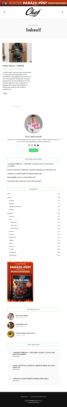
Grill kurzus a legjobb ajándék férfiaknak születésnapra (24, 173)
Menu (62, 12)
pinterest (35, 145)
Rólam (33, 150)
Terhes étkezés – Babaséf (13, 65)
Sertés (11, 243)
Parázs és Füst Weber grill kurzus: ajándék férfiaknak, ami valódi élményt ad (31, 170)
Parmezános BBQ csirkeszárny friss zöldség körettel (24, 181)
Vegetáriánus (12, 255)
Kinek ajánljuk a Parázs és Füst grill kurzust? (21, 177)
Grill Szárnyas (15, 228)
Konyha (5, 69)
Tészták (11, 249)
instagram (32, 145)
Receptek (10, 213)
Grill (10, 219)
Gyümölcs (11, 203)
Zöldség (11, 209)
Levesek (11, 234)
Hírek (8, 194)
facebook (29, 145)
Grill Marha (14, 222)
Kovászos (11, 231)
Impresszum (24, 396)
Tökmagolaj (12, 252)
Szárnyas (11, 246)
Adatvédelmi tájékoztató (38, 396)
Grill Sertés (14, 225)
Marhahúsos (12, 237)
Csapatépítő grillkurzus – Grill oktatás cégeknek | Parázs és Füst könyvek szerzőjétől (30, 165)
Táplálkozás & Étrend (15, 69)
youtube (38, 145)
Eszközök (11, 200)
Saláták (11, 240)
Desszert (11, 216)
